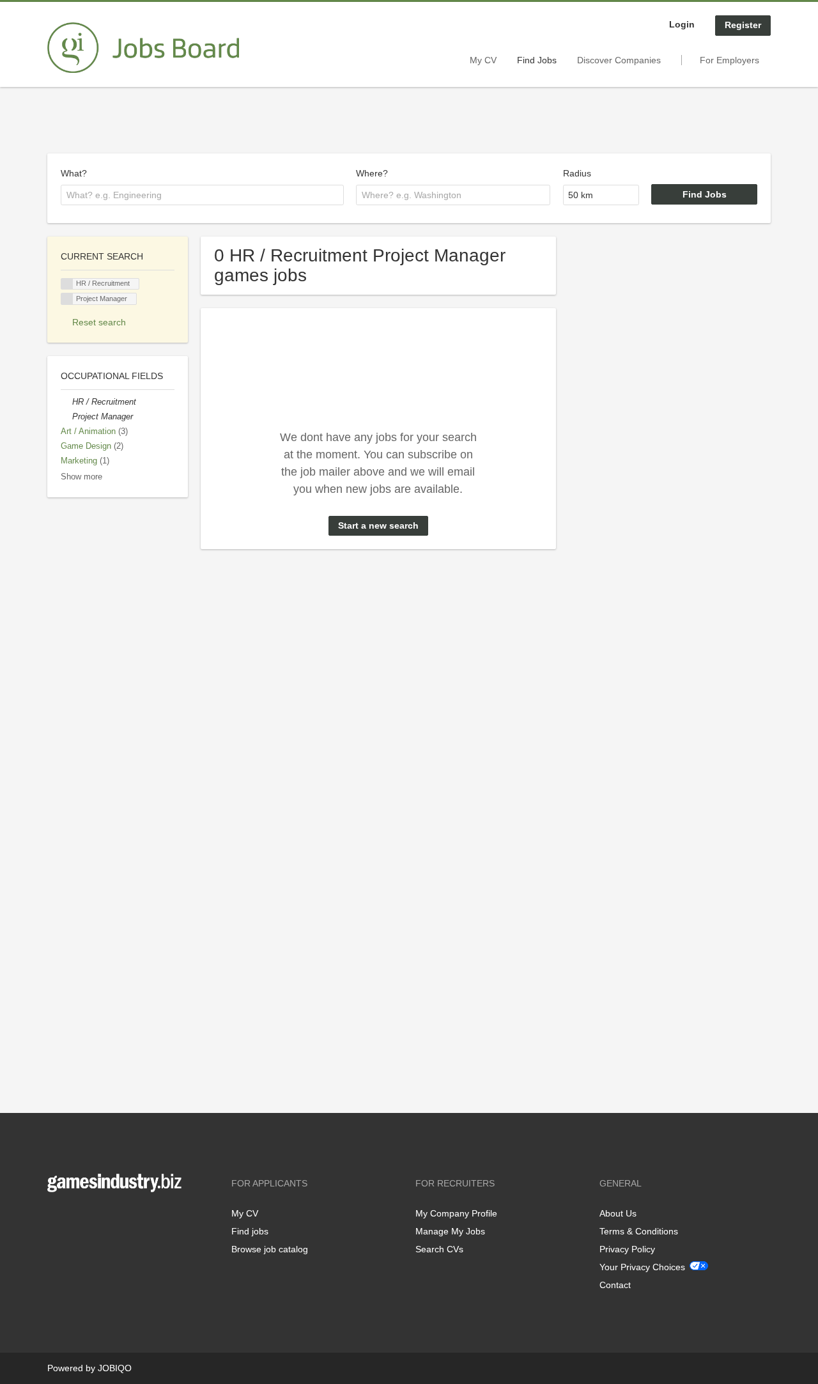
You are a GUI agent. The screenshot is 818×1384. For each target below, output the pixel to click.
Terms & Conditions (638, 1231)
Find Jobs (537, 60)
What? (74, 173)
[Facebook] (56, 1219)
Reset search (99, 322)
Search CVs (439, 1249)
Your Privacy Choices (642, 1267)
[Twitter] (77, 1219)
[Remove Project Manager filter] (66, 416)
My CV (483, 60)
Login (682, 24)
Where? (372, 173)
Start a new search (378, 525)
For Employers (729, 60)
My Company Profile (456, 1213)
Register (743, 25)
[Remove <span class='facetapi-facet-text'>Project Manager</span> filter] (67, 298)
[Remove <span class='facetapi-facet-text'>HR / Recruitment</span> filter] (67, 284)
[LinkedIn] (96, 1219)
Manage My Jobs (450, 1231)
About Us (618, 1213)
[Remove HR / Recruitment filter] (66, 402)
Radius (577, 173)
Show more (81, 476)
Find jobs (249, 1231)
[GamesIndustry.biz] (143, 48)
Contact (615, 1285)
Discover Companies (619, 60)
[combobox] (202, 195)
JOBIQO (115, 1368)
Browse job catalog (269, 1249)
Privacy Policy (627, 1249)
